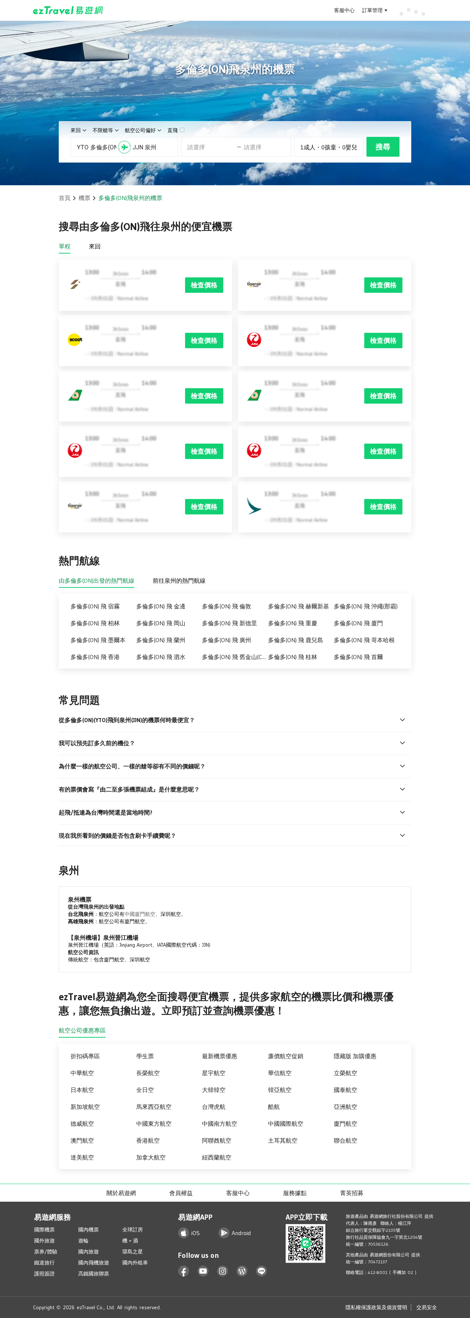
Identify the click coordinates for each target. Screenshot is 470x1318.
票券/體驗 (45, 1251)
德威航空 (82, 1123)
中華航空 (82, 1073)
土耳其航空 (282, 1140)
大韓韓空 (213, 1089)
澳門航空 (82, 1140)
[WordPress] (242, 1271)
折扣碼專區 (85, 1056)
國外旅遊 (44, 1240)
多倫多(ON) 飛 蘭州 (160, 640)
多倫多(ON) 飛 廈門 (358, 623)
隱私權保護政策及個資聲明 (376, 1307)
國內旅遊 (88, 1251)
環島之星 (132, 1251)
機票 (84, 197)
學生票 (145, 1056)
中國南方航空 (219, 1123)
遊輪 (83, 1240)
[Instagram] (222, 1271)
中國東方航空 (153, 1123)
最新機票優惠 (219, 1056)
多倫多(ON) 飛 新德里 (229, 623)
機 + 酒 (130, 1240)
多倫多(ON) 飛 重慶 (292, 623)
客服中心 (344, 10)
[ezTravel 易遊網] (68, 10)
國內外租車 (135, 1262)
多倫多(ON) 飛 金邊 (160, 606)
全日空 (145, 1089)
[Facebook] (183, 1271)
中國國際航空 (285, 1123)
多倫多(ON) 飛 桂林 (292, 656)
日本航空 (82, 1089)
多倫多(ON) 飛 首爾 (358, 656)
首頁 (64, 197)
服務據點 (295, 1193)
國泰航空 (345, 1089)
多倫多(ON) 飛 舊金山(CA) (234, 656)
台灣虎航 (213, 1106)
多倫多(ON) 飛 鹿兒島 (295, 640)
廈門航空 (345, 1123)
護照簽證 (44, 1273)
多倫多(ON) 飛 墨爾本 (98, 640)
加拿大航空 (151, 1157)
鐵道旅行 (44, 1262)
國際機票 (44, 1229)
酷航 (274, 1106)
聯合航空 (345, 1140)
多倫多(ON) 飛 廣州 (226, 640)
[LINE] (261, 1271)
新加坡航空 (85, 1106)
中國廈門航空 (139, 914)
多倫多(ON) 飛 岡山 (160, 623)
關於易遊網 (121, 1193)
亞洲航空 (345, 1106)
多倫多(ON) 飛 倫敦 (226, 606)
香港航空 (148, 1140)
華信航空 (280, 1073)
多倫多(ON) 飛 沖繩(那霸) (366, 606)
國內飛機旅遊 (93, 1262)
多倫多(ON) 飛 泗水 (160, 656)
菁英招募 (352, 1193)
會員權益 (181, 1193)
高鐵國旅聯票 (93, 1273)
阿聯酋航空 (216, 1140)
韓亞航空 (280, 1089)
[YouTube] (203, 1271)
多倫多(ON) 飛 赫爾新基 (298, 606)
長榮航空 (148, 1073)
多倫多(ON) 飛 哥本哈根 (364, 640)
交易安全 (426, 1307)
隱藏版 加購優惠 (355, 1056)
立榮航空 (345, 1073)
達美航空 (82, 1157)
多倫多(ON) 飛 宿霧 (95, 606)
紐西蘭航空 (216, 1157)
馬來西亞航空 (153, 1106)
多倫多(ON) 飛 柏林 (95, 623)
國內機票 (88, 1229)
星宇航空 (213, 1073)
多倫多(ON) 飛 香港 (95, 656)
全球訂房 (132, 1229)
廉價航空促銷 (285, 1056)
